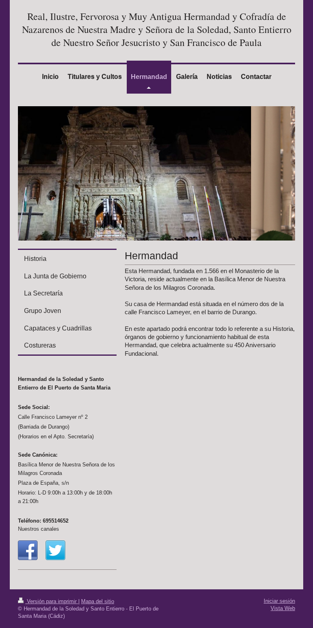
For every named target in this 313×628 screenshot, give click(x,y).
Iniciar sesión (279, 601)
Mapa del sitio (97, 601)
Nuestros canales (38, 529)
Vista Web (283, 608)
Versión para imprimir (51, 601)
